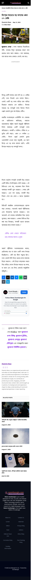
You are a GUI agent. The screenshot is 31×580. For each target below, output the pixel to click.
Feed (7, 530)
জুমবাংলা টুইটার (21, 335)
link (25, 277)
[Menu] (3, 3)
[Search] (28, 3)
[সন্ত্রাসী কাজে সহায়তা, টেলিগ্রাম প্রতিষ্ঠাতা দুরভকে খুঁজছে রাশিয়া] (15, 461)
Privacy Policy (21, 526)
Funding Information (7, 547)
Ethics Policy (21, 534)
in (12, 277)
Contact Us (21, 517)
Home (3, 8)
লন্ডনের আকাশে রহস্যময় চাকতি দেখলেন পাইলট (12, 446)
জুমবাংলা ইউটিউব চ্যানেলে (16, 346)
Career (8, 521)
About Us (7, 517)
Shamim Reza (6, 22)
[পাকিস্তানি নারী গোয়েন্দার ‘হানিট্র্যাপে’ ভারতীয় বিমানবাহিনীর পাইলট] (15, 409)
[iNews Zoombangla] (15, 3)
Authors (21, 530)
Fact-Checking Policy (21, 541)
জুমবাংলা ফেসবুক (14, 339)
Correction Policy (7, 540)
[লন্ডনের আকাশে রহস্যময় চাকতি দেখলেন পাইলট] (15, 436)
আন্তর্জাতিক (8, 8)
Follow (24, 292)
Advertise (21, 521)
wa (21, 277)
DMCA (8, 526)
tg (8, 282)
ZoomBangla (15, 569)
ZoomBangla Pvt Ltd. (14, 568)
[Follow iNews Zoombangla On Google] (15, 312)
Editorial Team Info (8, 535)
